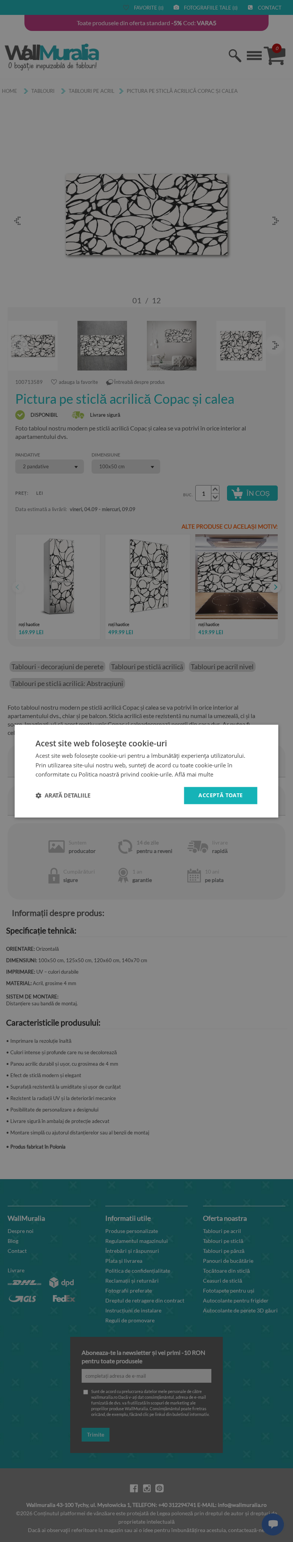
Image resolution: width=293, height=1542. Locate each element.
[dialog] (146, 771)
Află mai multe (194, 774)
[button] (62, 795)
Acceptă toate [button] (220, 795)
